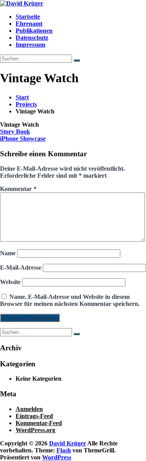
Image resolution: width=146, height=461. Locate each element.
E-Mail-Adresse (20, 267)
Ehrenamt (29, 23)
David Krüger (67, 443)
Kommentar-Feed (39, 423)
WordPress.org (35, 430)
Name (8, 253)
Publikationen (34, 30)
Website (10, 282)
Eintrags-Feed (34, 416)
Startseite (28, 16)
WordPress (56, 457)
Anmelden (29, 409)
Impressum (30, 44)
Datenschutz (32, 37)
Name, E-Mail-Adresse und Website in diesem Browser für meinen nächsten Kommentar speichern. (70, 300)
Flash (63, 450)
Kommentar (18, 188)
